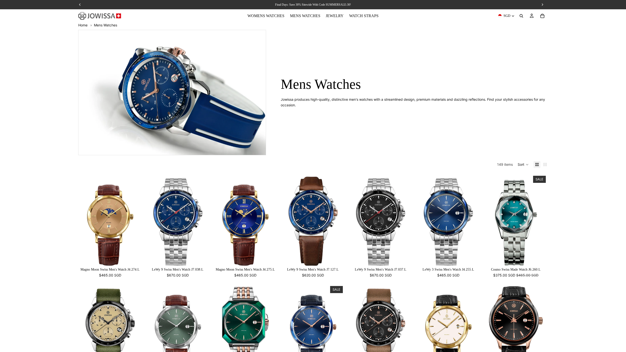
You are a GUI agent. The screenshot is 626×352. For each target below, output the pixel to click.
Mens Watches (105, 25)
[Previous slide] (85, 219)
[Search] (521, 16)
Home (83, 25)
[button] (523, 164)
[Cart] (542, 16)
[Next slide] (134, 219)
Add (138, 258)
